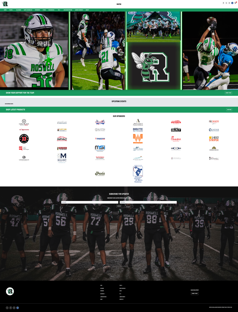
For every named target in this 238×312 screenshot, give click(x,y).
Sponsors (37, 10)
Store (44, 10)
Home (5, 10)
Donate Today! (195, 293)
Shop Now (229, 109)
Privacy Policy (224, 307)
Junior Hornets (79, 10)
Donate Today (228, 93)
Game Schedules (28, 10)
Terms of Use (229, 307)
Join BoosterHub (67, 10)
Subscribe (119, 206)
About (87, 10)
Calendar (18, 10)
